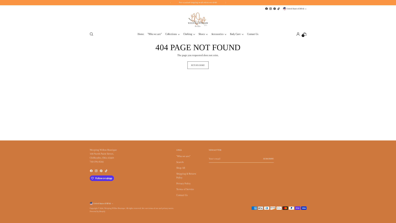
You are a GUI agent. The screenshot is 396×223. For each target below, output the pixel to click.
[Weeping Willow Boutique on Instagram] (270, 8)
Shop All (180, 167)
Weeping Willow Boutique (114, 208)
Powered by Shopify (97, 211)
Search (180, 162)
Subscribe (268, 159)
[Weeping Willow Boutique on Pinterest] (274, 8)
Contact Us (182, 195)
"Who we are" (183, 156)
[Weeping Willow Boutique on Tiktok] (278, 8)
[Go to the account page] (298, 34)
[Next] (225, 2)
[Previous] (170, 2)
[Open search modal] (91, 34)
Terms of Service (185, 189)
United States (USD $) (295, 9)
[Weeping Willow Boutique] (198, 20)
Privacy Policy (183, 183)
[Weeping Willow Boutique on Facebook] (266, 8)
